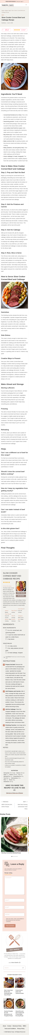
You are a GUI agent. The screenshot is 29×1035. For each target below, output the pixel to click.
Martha (4, 22)
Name (7, 900)
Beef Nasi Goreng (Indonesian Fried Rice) (22, 805)
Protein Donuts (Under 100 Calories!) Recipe (20, 992)
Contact (9, 1026)
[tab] (11, 856)
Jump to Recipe (7, 30)
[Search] (23, 967)
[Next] (27, 836)
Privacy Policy (20, 1028)
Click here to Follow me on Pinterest (14, 793)
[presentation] (9, 982)
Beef (3, 15)
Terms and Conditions (10, 1028)
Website (7, 914)
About (4, 1026)
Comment (8, 877)
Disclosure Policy (17, 1026)
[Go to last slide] (1, 836)
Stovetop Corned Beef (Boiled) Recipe (11, 853)
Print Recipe (21, 593)
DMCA (24, 1026)
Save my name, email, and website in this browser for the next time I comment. (15, 920)
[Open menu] (26, 5)
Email (7, 907)
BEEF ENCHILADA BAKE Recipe (7, 804)
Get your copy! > (14, 1)
